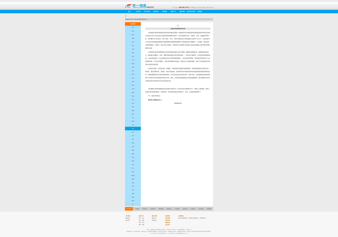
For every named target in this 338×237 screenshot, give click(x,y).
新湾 (132, 19)
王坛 (133, 164)
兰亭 (133, 186)
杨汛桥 (132, 175)
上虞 (133, 67)
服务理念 (128, 220)
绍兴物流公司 (203, 218)
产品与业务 (147, 11)
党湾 (133, 74)
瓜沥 (133, 81)
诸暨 (133, 63)
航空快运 (169, 208)
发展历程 (128, 218)
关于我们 (138, 11)
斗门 (133, 204)
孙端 (133, 193)
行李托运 (193, 208)
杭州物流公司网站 (181, 231)
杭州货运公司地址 (162, 231)
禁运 (140, 218)
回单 (140, 220)
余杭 (133, 56)
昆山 (133, 45)
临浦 (133, 153)
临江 (133, 125)
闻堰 (133, 92)
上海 (133, 49)
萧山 (133, 31)
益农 (133, 78)
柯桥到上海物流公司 (194, 218)
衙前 (133, 96)
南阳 (133, 143)
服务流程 (154, 220)
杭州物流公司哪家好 (152, 231)
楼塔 (133, 121)
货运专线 (155, 11)
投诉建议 (167, 216)
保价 (140, 224)
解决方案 (182, 11)
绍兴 (133, 34)
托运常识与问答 (191, 11)
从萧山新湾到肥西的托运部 (140, 19)
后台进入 (167, 224)
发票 (140, 222)
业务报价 (164, 11)
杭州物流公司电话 (172, 231)
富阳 (133, 52)
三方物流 (177, 208)
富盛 (133, 197)
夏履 (133, 179)
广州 (133, 60)
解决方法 (154, 218)
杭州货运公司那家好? (192, 231)
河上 (133, 117)
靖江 (133, 139)
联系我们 (199, 11)
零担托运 (145, 208)
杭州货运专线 (137, 231)
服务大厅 (173, 11)
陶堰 (133, 200)
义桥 (133, 103)
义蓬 (133, 146)
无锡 (133, 38)
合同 (143, 222)
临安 (133, 42)
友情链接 (180, 216)
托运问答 (167, 220)
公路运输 (137, 208)
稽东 (133, 161)
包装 (143, 224)
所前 (133, 99)
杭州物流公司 (129, 231)
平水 (133, 168)
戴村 (133, 114)
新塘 (133, 150)
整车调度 (161, 208)
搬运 (143, 220)
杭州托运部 (143, 231)
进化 (133, 106)
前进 (133, 132)
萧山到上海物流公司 (183, 218)
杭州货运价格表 (200, 231)
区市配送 (209, 208)
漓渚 (133, 182)
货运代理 (185, 208)
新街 (133, 85)
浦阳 (133, 110)
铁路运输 (153, 208)
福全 (133, 190)
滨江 (133, 70)
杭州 (133, 27)
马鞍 (133, 157)
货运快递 (201, 208)
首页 (129, 11)
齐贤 (133, 171)
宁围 (133, 88)
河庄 (133, 135)
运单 (143, 218)
